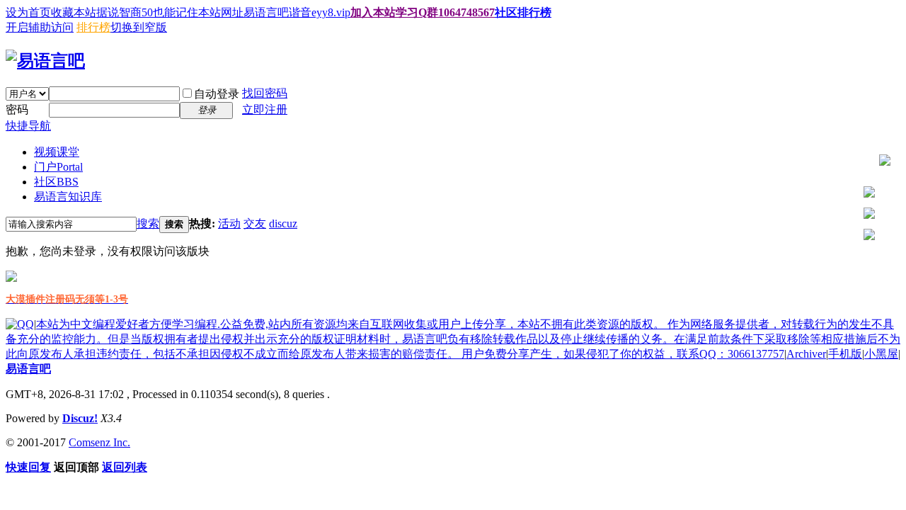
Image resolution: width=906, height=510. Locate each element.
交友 (254, 223)
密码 (17, 109)
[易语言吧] (45, 61)
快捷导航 (28, 126)
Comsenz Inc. (99, 442)
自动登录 (216, 94)
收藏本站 (73, 12)
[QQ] (20, 324)
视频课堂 (56, 152)
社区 (56, 182)
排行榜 (93, 27)
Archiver (806, 354)
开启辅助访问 (40, 27)
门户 (58, 167)
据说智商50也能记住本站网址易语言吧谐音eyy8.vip (223, 12)
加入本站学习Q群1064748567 (422, 12)
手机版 (845, 354)
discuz (283, 223)
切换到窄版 (138, 27)
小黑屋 (881, 354)
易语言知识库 (68, 197)
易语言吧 (28, 369)
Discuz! (80, 418)
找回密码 (264, 93)
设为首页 (28, 12)
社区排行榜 (523, 12)
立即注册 (264, 109)
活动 (229, 223)
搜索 (148, 223)
